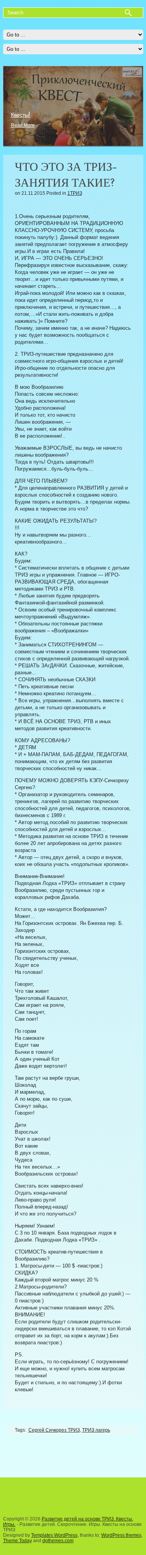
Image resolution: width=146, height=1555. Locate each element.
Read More (23, 125)
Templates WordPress (54, 1535)
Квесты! (20, 114)
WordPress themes (121, 1535)
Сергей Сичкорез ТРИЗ (54, 1430)
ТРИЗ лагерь (96, 1430)
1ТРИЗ (74, 193)
